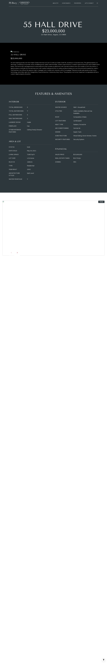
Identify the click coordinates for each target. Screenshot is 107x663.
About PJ (55, 3)
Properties (77, 3)
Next (17, 252)
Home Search (66, 3)
